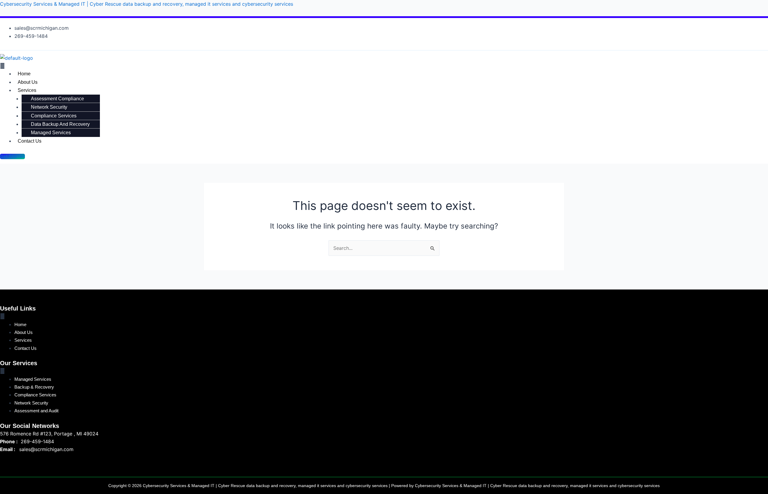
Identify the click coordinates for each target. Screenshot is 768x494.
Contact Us (29, 141)
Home (24, 73)
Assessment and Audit (36, 410)
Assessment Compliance (57, 98)
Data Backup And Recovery (60, 124)
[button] (265, 66)
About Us (28, 82)
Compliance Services (53, 115)
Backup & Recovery (34, 386)
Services (27, 90)
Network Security (49, 107)
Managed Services (51, 132)
